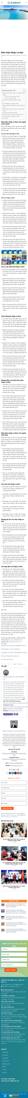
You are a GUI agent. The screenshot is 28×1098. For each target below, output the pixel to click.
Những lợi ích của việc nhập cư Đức (13, 114)
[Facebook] (12, 770)
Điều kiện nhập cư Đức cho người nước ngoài (14, 93)
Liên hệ (4, 1072)
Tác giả (6, 118)
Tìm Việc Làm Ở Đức (7, 659)
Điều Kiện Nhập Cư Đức (6, 816)
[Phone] (10, 770)
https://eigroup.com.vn (15, 641)
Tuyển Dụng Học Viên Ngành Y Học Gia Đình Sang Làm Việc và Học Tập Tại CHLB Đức (16, 930)
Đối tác (4, 1066)
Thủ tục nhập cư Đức (10, 98)
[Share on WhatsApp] (7, 773)
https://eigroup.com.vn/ (15, 710)
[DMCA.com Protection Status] (14, 1095)
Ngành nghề (6, 1064)
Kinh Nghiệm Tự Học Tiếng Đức (10, 649)
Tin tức (4, 1069)
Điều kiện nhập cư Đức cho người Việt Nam (13, 109)
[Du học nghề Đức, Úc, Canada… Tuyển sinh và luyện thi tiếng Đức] (14, 2)
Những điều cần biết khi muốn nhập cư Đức (14, 106)
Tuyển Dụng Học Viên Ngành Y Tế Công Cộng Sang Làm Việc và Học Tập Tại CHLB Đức (16, 905)
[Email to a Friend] (15, 773)
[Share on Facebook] (10, 773)
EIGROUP (15, 816)
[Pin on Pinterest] (18, 773)
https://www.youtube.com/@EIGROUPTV (13, 645)
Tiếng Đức (15, 813)
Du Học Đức (13, 815)
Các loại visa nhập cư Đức (10, 112)
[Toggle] (25, 1058)
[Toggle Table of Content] (23, 91)
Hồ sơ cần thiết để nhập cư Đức (12, 100)
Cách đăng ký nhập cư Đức (11, 103)
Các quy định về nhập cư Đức (11, 116)
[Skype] (14, 770)
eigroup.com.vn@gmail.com (14, 640)
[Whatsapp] (16, 770)
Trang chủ (5, 1052)
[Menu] (2, 2)
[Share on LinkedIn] (20, 773)
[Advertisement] (14, 36)
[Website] (17, 714)
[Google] (18, 770)
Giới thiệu (5, 1055)
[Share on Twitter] (12, 773)
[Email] (15, 714)
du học (8, 815)
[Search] (26, 2)
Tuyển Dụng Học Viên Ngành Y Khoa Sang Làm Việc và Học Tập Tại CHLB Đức (16, 918)
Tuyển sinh (5, 1061)
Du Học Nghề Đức (21, 815)
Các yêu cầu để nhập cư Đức (12, 96)
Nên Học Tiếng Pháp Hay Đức (10, 656)
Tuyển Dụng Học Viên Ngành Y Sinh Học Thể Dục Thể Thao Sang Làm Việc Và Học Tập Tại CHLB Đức (16, 911)
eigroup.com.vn (14, 986)
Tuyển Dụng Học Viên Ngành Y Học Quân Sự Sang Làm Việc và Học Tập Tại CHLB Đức (16, 924)
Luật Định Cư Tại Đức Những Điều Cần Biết (14, 652)
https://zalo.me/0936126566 (14, 708)
